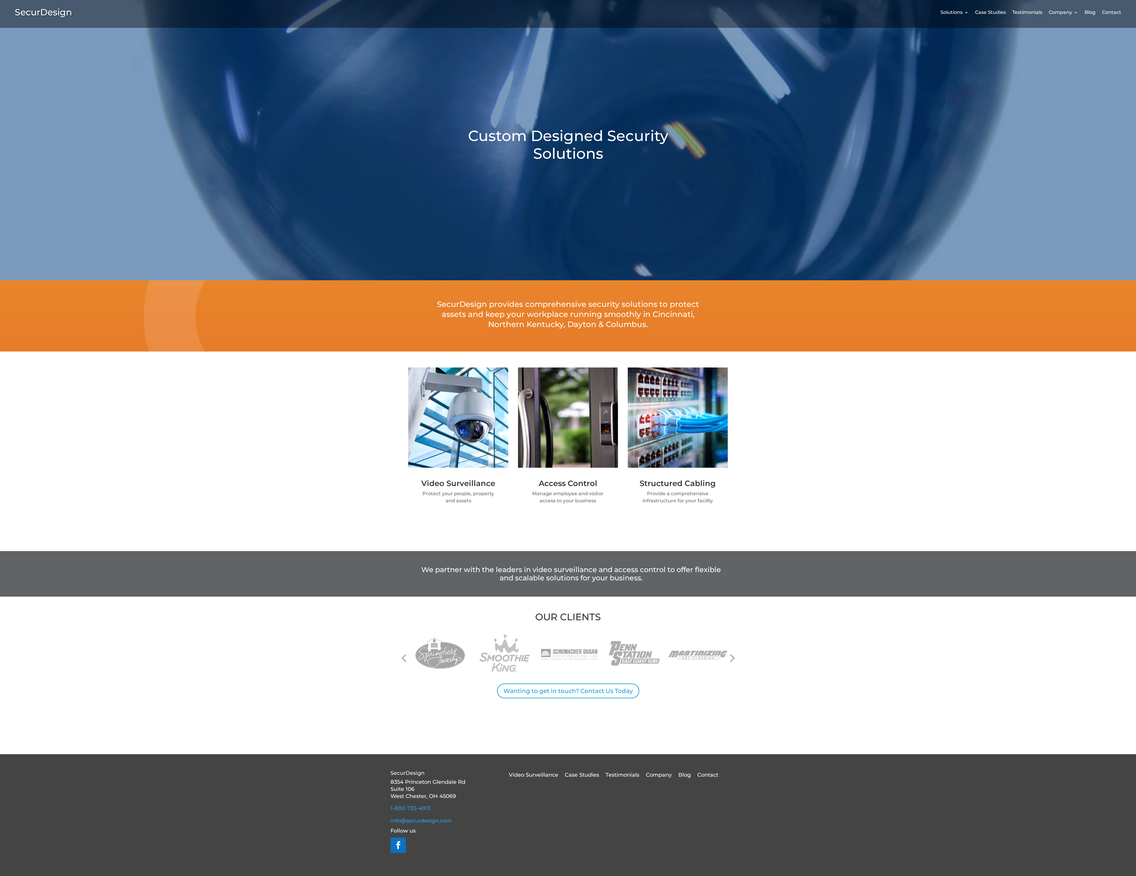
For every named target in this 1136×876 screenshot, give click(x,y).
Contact (1111, 12)
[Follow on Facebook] (398, 845)
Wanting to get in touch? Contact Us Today (568, 690)
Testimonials (1027, 12)
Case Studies (990, 12)
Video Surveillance (533, 775)
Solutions (951, 12)
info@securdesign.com (421, 820)
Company (1060, 12)
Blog (1090, 12)
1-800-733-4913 (410, 808)
